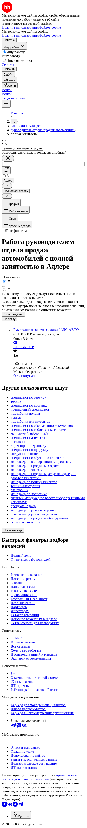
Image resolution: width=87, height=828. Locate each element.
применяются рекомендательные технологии (39, 777)
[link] (9, 80)
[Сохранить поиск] (6, 170)
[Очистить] (8, 158)
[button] (7, 90)
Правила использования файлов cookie (31, 35)
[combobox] (22, 148)
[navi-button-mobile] (6, 104)
